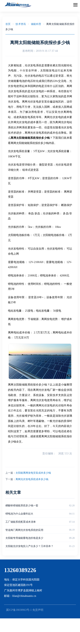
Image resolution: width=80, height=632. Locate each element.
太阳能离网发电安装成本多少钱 (33, 472)
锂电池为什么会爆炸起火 (19, 513)
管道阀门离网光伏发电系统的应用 (24, 530)
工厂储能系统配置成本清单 (20, 521)
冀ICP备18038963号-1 (19, 609)
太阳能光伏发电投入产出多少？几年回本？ (29, 546)
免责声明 (37, 609)
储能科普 (36, 24)
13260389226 (20, 570)
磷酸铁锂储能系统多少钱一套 (21, 505)
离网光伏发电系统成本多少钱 (32, 479)
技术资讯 (21, 24)
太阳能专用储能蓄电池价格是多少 (24, 537)
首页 (8, 24)
